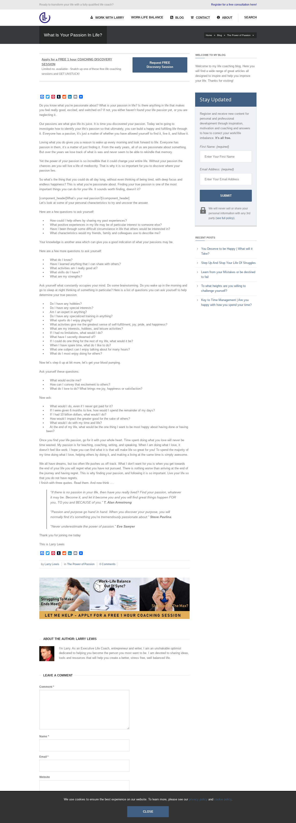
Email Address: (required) (217, 169)
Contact (202, 17)
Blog (179, 17)
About (226, 17)
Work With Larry (109, 17)
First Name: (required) (214, 146)
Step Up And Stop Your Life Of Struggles (228, 263)
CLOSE (148, 811)
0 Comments (107, 564)
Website (44, 777)
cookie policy (222, 799)
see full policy (225, 218)
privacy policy (198, 799)
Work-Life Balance (147, 17)
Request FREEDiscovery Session (160, 65)
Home (209, 35)
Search (250, 17)
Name (44, 736)
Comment (46, 686)
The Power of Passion (239, 35)
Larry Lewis (52, 564)
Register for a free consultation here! (234, 4)
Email (44, 756)
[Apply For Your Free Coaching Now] (114, 622)
